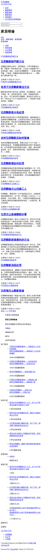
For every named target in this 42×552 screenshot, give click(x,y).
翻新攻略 (8, 12)
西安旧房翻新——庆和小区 (19, 392)
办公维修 (8, 50)
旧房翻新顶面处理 (11, 265)
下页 (10, 311)
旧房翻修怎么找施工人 (14, 188)
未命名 (12, 456)
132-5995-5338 (6, 4)
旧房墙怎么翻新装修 (12, 290)
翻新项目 (8, 15)
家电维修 (8, 48)
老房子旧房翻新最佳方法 (15, 87)
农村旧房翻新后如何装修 (15, 137)
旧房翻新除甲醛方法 (12, 61)
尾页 (14, 311)
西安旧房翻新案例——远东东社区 (22, 364)
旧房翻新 (8, 534)
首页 (7, 8)
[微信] (7, 328)
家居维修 (18, 39)
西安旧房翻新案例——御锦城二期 (22, 382)
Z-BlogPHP (14, 549)
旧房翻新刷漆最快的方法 (15, 239)
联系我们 (8, 17)
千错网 (7, 539)
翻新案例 (8, 10)
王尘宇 (7, 537)
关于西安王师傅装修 (13, 19)
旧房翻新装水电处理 (12, 112)
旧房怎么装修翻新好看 (14, 214)
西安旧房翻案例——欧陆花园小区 (22, 372)
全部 (7, 45)
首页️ (2, 311)
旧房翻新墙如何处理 (12, 163)
